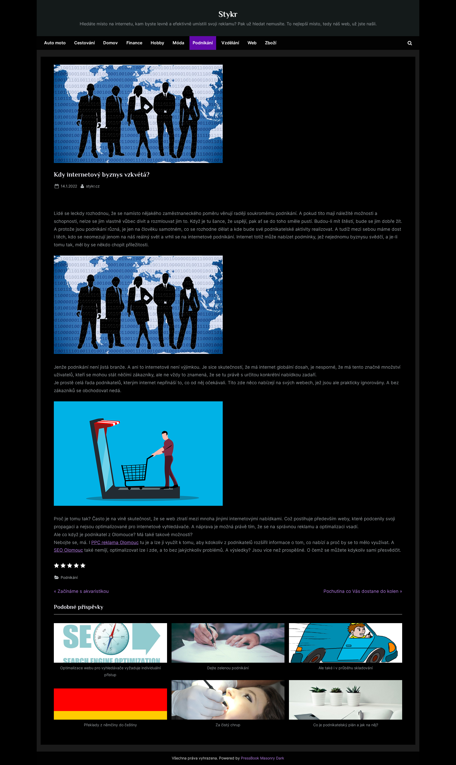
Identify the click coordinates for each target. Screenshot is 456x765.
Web (252, 42)
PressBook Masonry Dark (262, 758)
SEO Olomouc (68, 550)
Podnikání (203, 42)
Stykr (228, 14)
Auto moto (55, 42)
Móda (178, 42)
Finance (134, 42)
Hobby (157, 42)
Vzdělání (230, 42)
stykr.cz (93, 186)
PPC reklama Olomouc (115, 542)
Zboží (270, 42)
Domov (110, 42)
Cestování (84, 42)
